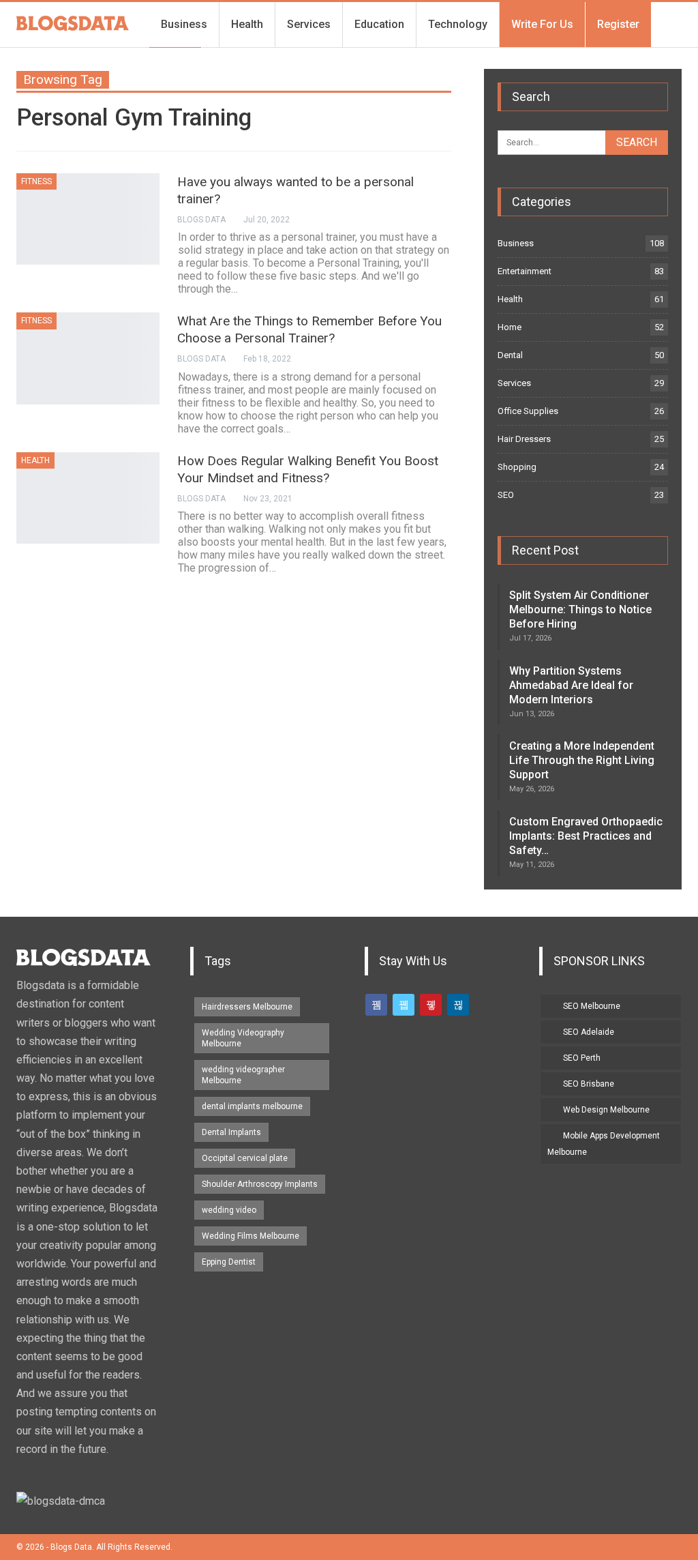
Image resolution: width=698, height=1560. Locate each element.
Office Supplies (528, 411)
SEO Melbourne (591, 1006)
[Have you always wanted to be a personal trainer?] (88, 219)
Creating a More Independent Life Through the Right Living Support (581, 760)
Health (247, 24)
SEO (506, 495)
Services (309, 24)
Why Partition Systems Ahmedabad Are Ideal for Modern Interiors (571, 685)
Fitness (36, 181)
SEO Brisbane (588, 1084)
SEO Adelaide (588, 1032)
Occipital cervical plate (245, 1158)
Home (509, 327)
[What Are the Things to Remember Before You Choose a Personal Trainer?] (88, 358)
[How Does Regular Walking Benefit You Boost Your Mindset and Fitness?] (88, 498)
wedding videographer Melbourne (243, 1075)
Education (379, 24)
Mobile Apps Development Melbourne (603, 1144)
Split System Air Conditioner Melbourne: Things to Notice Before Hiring (580, 609)
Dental (510, 355)
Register (618, 24)
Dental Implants (231, 1132)
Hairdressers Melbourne (247, 1007)
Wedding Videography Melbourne (243, 1038)
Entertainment (524, 271)
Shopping (517, 467)
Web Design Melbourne (606, 1110)
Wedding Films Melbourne (250, 1236)
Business (184, 24)
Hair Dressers (524, 439)
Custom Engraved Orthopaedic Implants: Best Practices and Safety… (586, 836)
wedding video (229, 1210)
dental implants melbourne (252, 1106)
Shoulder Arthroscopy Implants (260, 1184)
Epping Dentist (229, 1262)
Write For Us (542, 24)
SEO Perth (582, 1058)
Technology (457, 24)
